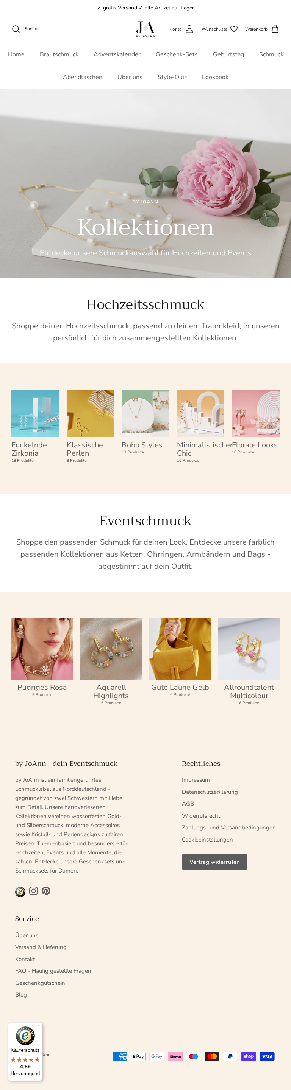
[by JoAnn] (145, 29)
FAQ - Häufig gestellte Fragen (53, 971)
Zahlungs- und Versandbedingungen (229, 827)
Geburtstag (228, 54)
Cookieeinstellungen (207, 839)
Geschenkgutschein (40, 983)
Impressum (196, 780)
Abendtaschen (82, 77)
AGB (188, 803)
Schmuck (271, 54)
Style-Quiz (172, 77)
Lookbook (215, 77)
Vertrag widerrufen (214, 862)
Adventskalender (117, 54)
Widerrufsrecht (201, 816)
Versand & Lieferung (41, 947)
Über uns (129, 77)
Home (16, 54)
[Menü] (38, 1026)
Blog (21, 994)
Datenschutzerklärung (210, 792)
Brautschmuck (59, 54)
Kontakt (25, 959)
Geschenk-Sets (177, 54)
